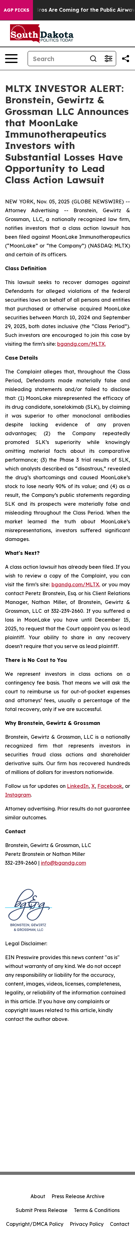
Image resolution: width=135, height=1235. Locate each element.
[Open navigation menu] (11, 58)
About (37, 1196)
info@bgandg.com (63, 863)
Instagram (18, 795)
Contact (119, 1224)
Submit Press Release (42, 1210)
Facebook (109, 786)
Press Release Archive (78, 1196)
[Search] (93, 58)
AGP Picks (16, 10)
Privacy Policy (87, 1224)
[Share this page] (125, 58)
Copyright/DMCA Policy (34, 1224)
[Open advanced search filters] (108, 58)
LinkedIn (78, 786)
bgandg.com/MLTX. (81, 344)
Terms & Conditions (97, 1210)
